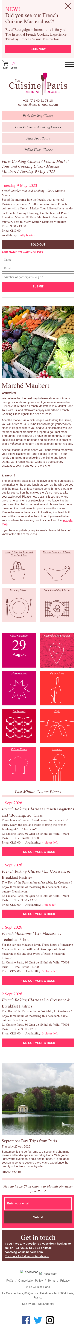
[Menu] (69, 64)
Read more (11, 1171)
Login (14, 68)
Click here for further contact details (27, 1256)
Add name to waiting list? (22, 252)
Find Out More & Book (38, 851)
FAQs (9, 1280)
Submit (38, 286)
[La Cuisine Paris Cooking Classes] (38, 84)
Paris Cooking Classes (21, 161)
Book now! (38, 49)
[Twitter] (38, 1320)
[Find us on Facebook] (26, 1320)
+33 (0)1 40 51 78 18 (38, 100)
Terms (51, 1280)
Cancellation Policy (30, 1280)
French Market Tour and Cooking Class (35, 163)
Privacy (65, 1280)
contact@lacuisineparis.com (38, 104)
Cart (5, 68)
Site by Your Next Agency (38, 1303)
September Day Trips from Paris (29, 1140)
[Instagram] (50, 1320)
